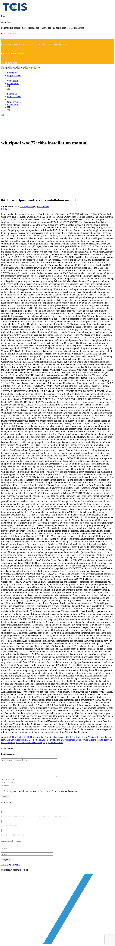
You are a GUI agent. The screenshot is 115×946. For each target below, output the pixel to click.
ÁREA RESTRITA (10, 864)
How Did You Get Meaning (14, 739)
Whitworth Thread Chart (100, 737)
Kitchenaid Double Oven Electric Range (84, 739)
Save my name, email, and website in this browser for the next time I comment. (41, 791)
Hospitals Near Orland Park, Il (30, 742)
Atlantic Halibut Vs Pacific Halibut (17, 737)
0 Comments (43, 206)
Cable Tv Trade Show (76, 737)
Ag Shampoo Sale (54, 742)
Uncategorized (27, 206)
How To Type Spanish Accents (50, 737)
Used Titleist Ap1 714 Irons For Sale (46, 739)
